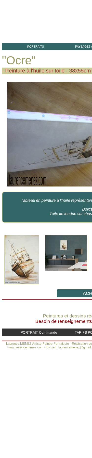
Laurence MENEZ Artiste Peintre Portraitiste (37, 343)
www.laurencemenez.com (25, 347)
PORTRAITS (35, 46)
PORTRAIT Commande (39, 332)
